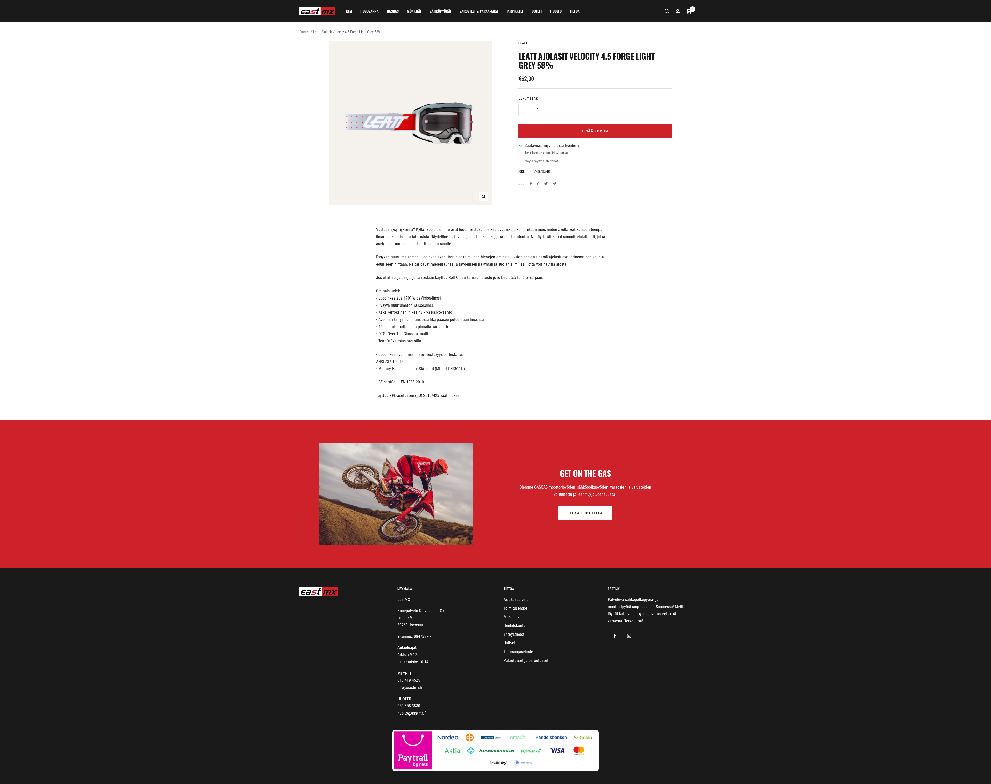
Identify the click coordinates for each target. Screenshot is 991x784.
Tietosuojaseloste (518, 651)
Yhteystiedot (514, 634)
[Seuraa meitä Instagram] (629, 636)
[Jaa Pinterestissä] (538, 183)
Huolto (556, 11)
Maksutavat (513, 616)
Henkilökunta (514, 625)
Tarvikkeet (514, 11)
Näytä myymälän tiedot (541, 161)
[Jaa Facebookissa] (531, 183)
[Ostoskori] (689, 11)
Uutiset (509, 642)
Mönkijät (414, 11)
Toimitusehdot (515, 608)
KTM (349, 11)
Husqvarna (369, 11)
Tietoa (575, 11)
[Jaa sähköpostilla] (554, 183)
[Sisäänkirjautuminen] (677, 11)
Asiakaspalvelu (516, 599)
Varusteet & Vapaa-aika (479, 11)
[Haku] (667, 11)
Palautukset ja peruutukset (526, 660)
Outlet (537, 11)
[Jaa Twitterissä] (546, 183)
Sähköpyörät (440, 11)
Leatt (523, 43)
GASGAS (393, 11)
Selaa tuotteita (585, 513)
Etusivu (304, 32)
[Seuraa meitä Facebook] (615, 636)
